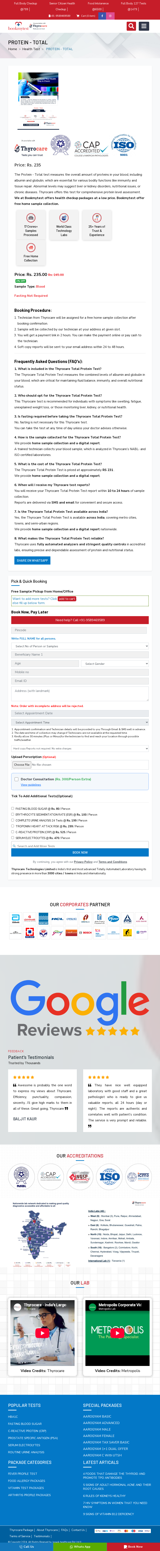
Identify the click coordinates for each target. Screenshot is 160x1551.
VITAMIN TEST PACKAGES (26, 1488)
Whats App (82, 1547)
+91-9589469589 (60, 16)
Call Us (29, 1547)
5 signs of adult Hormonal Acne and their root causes (117, 1487)
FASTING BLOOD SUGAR (25, 1424)
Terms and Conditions (113, 861)
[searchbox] (80, 845)
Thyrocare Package (21, 1530)
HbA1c (13, 1417)
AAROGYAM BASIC (97, 1416)
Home (12, 49)
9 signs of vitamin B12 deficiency (108, 1514)
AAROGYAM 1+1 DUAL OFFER (105, 1449)
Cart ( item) (88, 16)
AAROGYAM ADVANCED (101, 1423)
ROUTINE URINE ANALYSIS (26, 1452)
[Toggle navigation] (131, 26)
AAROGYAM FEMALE (98, 1436)
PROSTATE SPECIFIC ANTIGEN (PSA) (33, 1438)
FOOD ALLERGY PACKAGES (26, 1481)
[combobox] (80, 844)
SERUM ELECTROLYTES (24, 1445)
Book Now (135, 1547)
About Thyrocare (47, 1530)
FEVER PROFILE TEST (22, 1474)
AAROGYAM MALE (97, 1429)
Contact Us (78, 1530)
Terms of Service (19, 1536)
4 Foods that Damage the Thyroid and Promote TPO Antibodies (114, 1476)
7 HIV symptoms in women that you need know (115, 1505)
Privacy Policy (83, 861)
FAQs (64, 1530)
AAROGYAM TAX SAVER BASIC (106, 1442)
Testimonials (42, 1536)
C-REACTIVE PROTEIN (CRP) (27, 1431)
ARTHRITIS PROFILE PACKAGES (29, 1495)
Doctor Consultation (56, 779)
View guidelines (31, 785)
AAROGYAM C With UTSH (102, 1455)
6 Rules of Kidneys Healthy (104, 1496)
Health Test (31, 49)
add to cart (67, 599)
